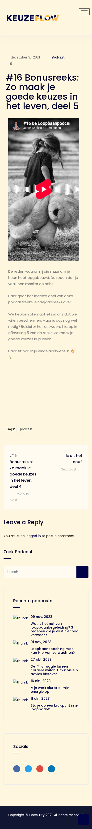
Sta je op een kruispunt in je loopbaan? (54, 707)
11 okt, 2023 (40, 698)
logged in (33, 535)
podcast (26, 429)
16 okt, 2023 (41, 681)
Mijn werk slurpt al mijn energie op (50, 689)
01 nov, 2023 (41, 642)
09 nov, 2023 (41, 616)
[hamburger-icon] (84, 11)
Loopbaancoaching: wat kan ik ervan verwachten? (53, 650)
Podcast (58, 57)
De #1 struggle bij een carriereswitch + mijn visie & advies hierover (54, 670)
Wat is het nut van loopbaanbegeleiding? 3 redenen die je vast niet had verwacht (55, 629)
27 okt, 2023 (41, 659)
